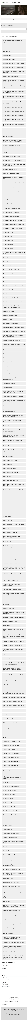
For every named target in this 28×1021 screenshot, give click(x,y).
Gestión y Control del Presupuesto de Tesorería (13, 541)
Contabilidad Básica (7, 236)
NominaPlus (5, 714)
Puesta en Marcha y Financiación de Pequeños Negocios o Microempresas (13, 864)
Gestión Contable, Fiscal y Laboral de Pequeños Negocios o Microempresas (13, 450)
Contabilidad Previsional (8, 248)
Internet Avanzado (7, 625)
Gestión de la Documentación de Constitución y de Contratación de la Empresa (13, 485)
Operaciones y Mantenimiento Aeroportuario (13, 732)
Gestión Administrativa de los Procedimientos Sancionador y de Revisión (13, 392)
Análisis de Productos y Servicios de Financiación (14, 63)
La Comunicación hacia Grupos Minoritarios (12, 645)
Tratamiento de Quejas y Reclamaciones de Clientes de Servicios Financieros (12, 947)
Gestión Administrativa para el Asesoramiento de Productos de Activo (14, 401)
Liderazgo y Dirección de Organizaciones (12, 680)
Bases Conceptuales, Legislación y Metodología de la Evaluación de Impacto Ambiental (13, 178)
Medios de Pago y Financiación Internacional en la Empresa (13, 706)
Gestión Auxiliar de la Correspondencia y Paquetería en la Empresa (12, 421)
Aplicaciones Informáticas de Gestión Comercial (13, 111)
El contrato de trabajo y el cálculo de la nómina (13, 327)
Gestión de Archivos (7, 464)
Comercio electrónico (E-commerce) (11, 212)
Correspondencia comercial (9, 277)
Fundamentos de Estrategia (9, 383)
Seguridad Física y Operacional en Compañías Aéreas (13, 896)
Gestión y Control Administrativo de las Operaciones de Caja (11, 537)
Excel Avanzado (6, 358)
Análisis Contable (7, 55)
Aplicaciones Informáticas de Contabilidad (12, 107)
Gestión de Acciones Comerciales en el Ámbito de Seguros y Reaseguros (14, 455)
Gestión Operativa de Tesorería (10, 532)
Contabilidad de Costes (8, 240)
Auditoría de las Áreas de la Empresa (11, 173)
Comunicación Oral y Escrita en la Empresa (12, 228)
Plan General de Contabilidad (9, 790)
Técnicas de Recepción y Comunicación (11, 928)
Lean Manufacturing (7, 658)
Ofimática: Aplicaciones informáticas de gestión (13, 728)
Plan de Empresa (6, 782)
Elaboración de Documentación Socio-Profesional (14, 331)
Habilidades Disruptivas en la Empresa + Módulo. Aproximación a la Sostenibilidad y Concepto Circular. (14, 568)
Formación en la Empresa (8, 374)
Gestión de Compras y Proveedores (10, 472)
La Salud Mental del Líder (8, 654)
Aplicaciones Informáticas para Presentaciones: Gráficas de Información (13, 125)
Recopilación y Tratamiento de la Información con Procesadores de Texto (14, 874)
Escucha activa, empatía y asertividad (11, 340)
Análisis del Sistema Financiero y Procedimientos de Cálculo (14, 72)
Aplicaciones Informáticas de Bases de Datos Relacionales (13, 102)
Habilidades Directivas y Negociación (11, 559)
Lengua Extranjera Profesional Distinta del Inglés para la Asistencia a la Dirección (14, 663)
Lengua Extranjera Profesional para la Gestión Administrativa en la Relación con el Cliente (13, 675)
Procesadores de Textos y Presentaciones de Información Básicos (13, 824)
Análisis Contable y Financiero (9, 59)
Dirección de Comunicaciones (9, 293)
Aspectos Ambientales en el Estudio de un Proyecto (12, 151)
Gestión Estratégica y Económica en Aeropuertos (13, 524)
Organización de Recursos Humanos (11, 757)
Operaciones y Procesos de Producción (11, 741)
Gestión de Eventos (7, 476)
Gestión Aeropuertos (7, 406)
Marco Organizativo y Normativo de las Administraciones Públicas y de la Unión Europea (14, 692)
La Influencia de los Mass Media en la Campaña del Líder (13, 650)
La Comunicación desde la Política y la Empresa (13, 641)
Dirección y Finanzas (7, 319)
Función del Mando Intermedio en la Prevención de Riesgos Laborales (13, 378)
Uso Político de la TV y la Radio (10, 952)
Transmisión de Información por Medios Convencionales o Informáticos (11, 938)
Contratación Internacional (9, 257)
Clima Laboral (6, 195)
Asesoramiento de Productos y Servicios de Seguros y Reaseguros (12, 135)
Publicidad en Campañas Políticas (10, 860)
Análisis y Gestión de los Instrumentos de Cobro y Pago (14, 86)
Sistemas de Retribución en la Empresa (11, 916)
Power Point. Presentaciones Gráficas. (11, 810)
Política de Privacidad (15, 1009)
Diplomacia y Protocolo (8, 289)
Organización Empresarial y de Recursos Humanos (12, 771)
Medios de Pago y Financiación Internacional (13, 701)
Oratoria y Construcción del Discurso (11, 753)
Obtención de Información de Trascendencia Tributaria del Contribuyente (12, 723)
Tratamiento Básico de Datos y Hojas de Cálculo (13, 942)
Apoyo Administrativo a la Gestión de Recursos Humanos (13, 130)
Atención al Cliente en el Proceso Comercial (12, 160)
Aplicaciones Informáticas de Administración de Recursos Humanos (13, 92)
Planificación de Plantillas (8, 798)
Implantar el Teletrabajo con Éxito (10, 599)
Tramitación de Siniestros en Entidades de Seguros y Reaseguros (12, 932)
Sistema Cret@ (6, 901)
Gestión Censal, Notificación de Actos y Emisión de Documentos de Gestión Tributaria (13, 435)
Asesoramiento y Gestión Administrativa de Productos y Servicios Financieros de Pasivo (12, 141)
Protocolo (5, 846)
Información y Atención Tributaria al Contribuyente (11, 603)
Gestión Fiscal (6, 528)
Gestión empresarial (7, 520)
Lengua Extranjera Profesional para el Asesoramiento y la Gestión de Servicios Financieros (12, 669)
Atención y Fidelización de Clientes (10, 169)
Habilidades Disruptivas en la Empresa (11, 563)
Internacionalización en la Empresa (10, 621)
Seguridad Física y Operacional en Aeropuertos (13, 892)
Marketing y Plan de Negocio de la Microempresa (14, 697)
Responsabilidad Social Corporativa (11, 882)
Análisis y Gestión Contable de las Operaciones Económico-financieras (13, 81)
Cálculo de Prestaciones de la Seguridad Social (13, 183)
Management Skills (7, 688)
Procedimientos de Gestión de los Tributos (12, 820)
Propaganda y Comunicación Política (11, 837)
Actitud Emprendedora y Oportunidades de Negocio (12, 41)
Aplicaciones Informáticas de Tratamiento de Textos (13, 120)
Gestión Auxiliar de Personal (9, 425)
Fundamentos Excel (7, 387)
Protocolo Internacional (8, 850)
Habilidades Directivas (8, 555)
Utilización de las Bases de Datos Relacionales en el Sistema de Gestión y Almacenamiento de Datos (14, 957)
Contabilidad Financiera (8, 244)
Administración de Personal (9, 46)
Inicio (4, 19)
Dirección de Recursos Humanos (10, 315)
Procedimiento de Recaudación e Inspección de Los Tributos (13, 815)
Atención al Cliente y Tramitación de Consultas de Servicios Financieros (14, 165)
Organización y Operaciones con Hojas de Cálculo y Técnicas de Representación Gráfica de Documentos (14, 777)
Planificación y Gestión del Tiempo (10, 806)
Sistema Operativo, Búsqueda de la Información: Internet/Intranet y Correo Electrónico (13, 906)
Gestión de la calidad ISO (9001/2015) (11, 480)
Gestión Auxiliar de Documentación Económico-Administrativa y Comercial (13, 416)
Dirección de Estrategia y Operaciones (11, 297)
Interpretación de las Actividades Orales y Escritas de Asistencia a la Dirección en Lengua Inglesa (13, 636)
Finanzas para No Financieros (9, 362)
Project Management (7, 829)
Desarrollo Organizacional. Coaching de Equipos (13, 285)
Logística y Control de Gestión (9, 684)
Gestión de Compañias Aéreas (9, 468)
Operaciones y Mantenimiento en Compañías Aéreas (13, 736)
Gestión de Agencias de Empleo (10, 460)
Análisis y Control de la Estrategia (10, 76)
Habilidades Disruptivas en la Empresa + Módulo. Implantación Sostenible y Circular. (14, 574)
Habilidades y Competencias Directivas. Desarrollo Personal (11, 585)
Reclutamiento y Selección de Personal (11, 869)
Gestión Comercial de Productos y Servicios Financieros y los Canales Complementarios (12, 441)
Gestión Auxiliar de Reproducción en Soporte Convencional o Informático (13, 430)
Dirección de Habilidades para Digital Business (13, 302)
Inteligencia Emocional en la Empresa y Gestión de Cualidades (13, 613)
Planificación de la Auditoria (9, 794)
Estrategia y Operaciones (8, 350)
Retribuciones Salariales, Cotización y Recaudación (11, 887)
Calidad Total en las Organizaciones (11, 187)
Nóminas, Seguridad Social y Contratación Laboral (14, 718)
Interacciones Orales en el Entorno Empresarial (13, 617)
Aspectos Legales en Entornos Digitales (11, 156)
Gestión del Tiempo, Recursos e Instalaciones (13, 511)
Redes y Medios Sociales (8, 878)
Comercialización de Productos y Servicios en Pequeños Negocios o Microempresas (13, 207)
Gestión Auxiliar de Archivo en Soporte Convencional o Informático (11, 410)
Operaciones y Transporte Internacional (11, 745)
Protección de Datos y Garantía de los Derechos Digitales (13, 842)
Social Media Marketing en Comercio (11, 920)
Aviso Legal (6, 1009)
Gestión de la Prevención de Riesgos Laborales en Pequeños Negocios (14, 490)
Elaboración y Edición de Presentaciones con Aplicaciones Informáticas (13, 336)
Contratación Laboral (7, 261)
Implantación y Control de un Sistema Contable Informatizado (13, 594)
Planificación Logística (8, 802)
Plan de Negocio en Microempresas (11, 786)
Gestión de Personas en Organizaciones (12, 499)
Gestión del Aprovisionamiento (10, 503)
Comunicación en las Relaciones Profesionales (13, 224)
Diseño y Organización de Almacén (10, 323)
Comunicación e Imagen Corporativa (11, 216)
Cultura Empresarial (7, 281)
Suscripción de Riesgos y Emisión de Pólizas (12, 924)
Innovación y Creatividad (8, 608)
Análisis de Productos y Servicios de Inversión (13, 67)
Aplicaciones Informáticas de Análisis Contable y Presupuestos (13, 97)
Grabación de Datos (7, 551)
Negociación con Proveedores (9, 710)
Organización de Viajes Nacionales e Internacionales (11, 766)
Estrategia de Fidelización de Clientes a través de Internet (14, 345)
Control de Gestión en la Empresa (10, 265)
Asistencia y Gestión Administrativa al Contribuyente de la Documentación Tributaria (13, 146)
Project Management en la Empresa (11, 833)
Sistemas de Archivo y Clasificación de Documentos (11, 911)
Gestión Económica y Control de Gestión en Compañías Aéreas (12, 515)
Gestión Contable (7, 445)
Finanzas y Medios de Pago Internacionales (12, 370)
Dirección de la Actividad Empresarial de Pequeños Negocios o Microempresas (12, 306)
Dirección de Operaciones (8, 311)
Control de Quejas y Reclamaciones (11, 273)
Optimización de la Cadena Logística (11, 749)
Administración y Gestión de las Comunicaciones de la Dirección (13, 50)
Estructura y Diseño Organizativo (10, 354)
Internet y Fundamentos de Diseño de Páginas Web (13, 630)
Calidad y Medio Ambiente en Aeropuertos (12, 191)
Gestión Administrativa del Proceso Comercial (13, 396)
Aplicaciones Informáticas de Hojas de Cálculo (13, 115)
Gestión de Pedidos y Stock (9, 495)
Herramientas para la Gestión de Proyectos (12, 589)
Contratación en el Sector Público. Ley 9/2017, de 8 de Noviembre (14, 253)
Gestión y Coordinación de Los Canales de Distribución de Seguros (12, 546)
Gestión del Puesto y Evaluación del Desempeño (13, 507)
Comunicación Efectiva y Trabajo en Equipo (12, 220)
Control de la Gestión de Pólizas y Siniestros (12, 269)
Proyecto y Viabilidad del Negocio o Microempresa (11, 855)
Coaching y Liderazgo (8, 203)
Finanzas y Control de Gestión (9, 366)
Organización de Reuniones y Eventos (11, 761)
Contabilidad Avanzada (8, 232)
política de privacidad (13, 1001)
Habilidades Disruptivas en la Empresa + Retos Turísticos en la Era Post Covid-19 (13, 579)
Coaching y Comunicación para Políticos (12, 199)
